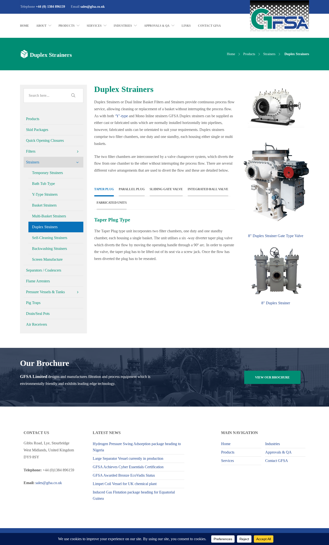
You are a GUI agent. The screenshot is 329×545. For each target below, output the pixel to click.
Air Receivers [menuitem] (36, 324)
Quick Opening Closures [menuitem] (45, 140)
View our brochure (272, 377)
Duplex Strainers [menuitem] (45, 227)
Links (186, 25)
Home (24, 25)
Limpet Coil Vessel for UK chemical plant (125, 484)
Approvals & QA (157, 25)
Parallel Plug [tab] (132, 189)
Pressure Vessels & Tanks (45, 292)
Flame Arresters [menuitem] (38, 281)
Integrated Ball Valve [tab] (208, 189)
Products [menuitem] (32, 119)
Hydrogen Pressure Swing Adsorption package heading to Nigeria (137, 447)
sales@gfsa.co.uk (92, 6)
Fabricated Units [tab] (112, 202)
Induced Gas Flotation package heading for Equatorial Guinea (134, 495)
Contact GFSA (209, 25)
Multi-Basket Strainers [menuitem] (49, 216)
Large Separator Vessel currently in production (128, 458)
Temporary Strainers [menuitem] (47, 173)
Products (67, 25)
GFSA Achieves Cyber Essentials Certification (128, 467)
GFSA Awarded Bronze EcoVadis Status (124, 475)
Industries (123, 25)
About (41, 25)
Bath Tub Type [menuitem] (43, 184)
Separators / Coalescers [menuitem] (43, 270)
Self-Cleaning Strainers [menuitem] (49, 238)
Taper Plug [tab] (104, 189)
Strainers (269, 54)
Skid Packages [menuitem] (37, 130)
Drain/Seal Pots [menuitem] (38, 313)
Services (94, 25)
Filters (30, 151)
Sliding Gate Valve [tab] (166, 189)
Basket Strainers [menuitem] (44, 205)
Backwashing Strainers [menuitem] (49, 249)
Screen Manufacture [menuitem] (47, 259)
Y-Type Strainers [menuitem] (45, 194)
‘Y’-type (121, 116)
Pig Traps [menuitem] (33, 303)
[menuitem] (53, 151)
